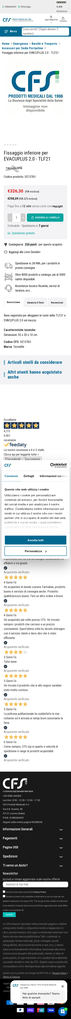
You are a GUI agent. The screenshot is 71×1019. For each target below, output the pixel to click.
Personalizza (33, 551)
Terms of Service (11, 976)
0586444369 (10, 6)
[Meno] (10, 217)
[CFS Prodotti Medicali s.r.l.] (18, 20)
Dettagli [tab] (29, 475)
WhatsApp (25, 6)
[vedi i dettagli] (57, 206)
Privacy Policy (39, 892)
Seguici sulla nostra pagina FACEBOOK (22, 822)
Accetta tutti (35, 540)
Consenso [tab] (11, 475)
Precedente (13, 459)
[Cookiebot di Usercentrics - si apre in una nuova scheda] (50, 465)
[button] (45, 31)
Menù (13, 31)
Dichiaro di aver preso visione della (26, 892)
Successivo (32, 459)
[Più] (23, 217)
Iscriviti (9, 914)
